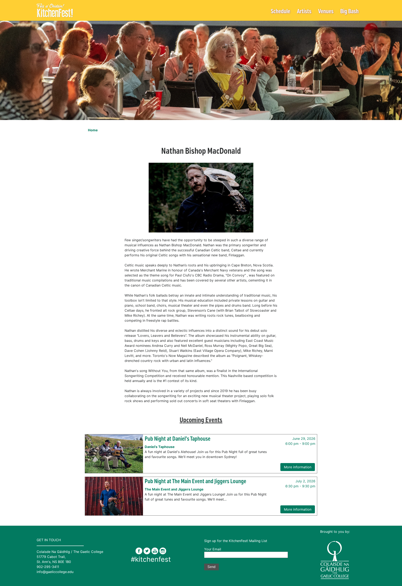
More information (297, 467)
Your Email (212, 549)
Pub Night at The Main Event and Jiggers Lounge (195, 482)
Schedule (280, 12)
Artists (304, 12)
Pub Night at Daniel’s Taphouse (177, 439)
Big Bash (349, 12)
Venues (326, 12)
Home (93, 130)
